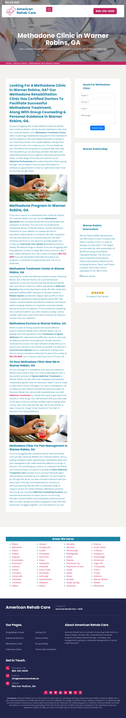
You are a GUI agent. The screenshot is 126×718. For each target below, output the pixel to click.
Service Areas (41, 638)
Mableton (43, 582)
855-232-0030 (12, 2)
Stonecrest (99, 560)
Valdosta (98, 576)
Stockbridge (99, 557)
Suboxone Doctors (15, 638)
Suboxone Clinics (14, 649)
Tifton (97, 569)
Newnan (70, 560)
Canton (15, 569)
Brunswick (17, 563)
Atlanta (15, 553)
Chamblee (16, 579)
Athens (15, 550)
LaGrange (43, 576)
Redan (69, 573)
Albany (15, 544)
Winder (97, 582)
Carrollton (16, 573)
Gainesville (44, 563)
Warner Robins (20, 63)
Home (8, 63)
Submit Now (97, 128)
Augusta (16, 557)
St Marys (98, 550)
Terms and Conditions (45, 649)
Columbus (16, 582)
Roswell (69, 579)
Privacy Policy (41, 643)
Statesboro (99, 553)
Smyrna (97, 544)
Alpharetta (17, 547)
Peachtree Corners (75, 566)
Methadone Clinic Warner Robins (44, 63)
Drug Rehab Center (15, 632)
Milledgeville (72, 553)
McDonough (72, 550)
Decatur (43, 544)
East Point (44, 557)
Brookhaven (17, 560)
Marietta (70, 544)
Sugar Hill (98, 563)
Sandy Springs (73, 582)
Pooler (69, 569)
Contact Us (40, 632)
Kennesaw (44, 573)
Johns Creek (44, 569)
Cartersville (17, 576)
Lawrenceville (45, 579)
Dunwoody (44, 553)
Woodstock (99, 585)
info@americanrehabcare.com (29, 678)
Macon (42, 585)
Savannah (71, 585)
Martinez (70, 547)
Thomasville (99, 566)
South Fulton (100, 547)
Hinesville (43, 566)
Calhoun (16, 566)
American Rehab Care (28, 607)
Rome (69, 576)
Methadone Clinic (14, 643)
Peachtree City (73, 563)
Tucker (97, 573)
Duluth (42, 550)
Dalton (15, 585)
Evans (42, 560)
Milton (69, 557)
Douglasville (45, 547)
